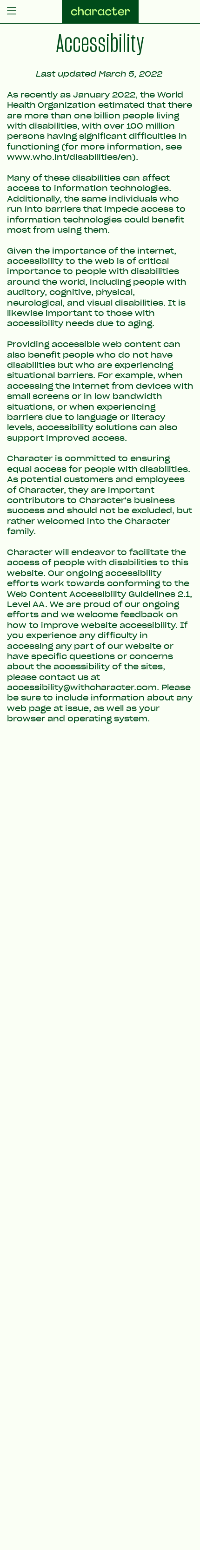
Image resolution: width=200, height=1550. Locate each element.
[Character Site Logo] (100, 11)
